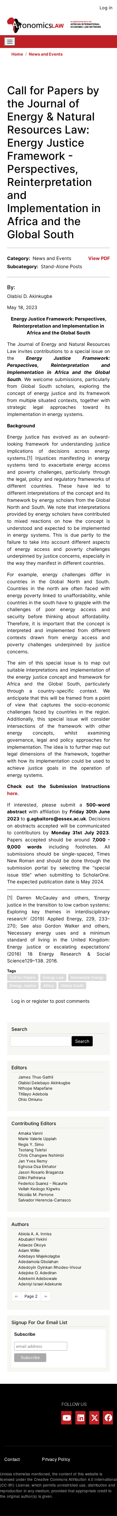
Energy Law (53, 977)
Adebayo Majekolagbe (39, 1256)
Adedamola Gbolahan (38, 1261)
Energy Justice (23, 985)
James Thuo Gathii (35, 1077)
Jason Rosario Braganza (40, 1172)
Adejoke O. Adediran (37, 1272)
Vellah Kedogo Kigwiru (39, 1188)
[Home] (56, 25)
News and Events (46, 54)
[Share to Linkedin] (91, 72)
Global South (72, 985)
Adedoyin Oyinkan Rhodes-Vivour (49, 1267)
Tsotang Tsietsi (32, 1149)
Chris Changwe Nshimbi (41, 1155)
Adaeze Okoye (32, 1245)
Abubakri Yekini (32, 1239)
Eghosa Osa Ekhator (37, 1166)
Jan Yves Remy (32, 1161)
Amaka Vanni (30, 1133)
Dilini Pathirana (31, 1177)
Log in (106, 7)
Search (82, 1041)
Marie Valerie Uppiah (37, 1138)
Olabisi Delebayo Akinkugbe (44, 1082)
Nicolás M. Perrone (36, 1194)
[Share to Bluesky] (98, 72)
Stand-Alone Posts (61, 266)
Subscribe (24, 1334)
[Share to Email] (106, 72)
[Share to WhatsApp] (83, 72)
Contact (12, 1459)
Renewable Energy (87, 977)
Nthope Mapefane (35, 1088)
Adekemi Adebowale (37, 1278)
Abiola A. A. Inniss (35, 1233)
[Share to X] (75, 72)
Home (17, 54)
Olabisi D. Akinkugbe (29, 296)
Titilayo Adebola (33, 1094)
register (40, 1001)
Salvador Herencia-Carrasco (44, 1200)
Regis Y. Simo (31, 1144)
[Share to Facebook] (68, 72)
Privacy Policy (56, 1459)
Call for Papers (23, 977)
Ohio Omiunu (30, 1099)
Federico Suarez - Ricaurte (42, 1183)
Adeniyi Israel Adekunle (40, 1284)
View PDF (99, 258)
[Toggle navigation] (9, 41)
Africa (48, 985)
